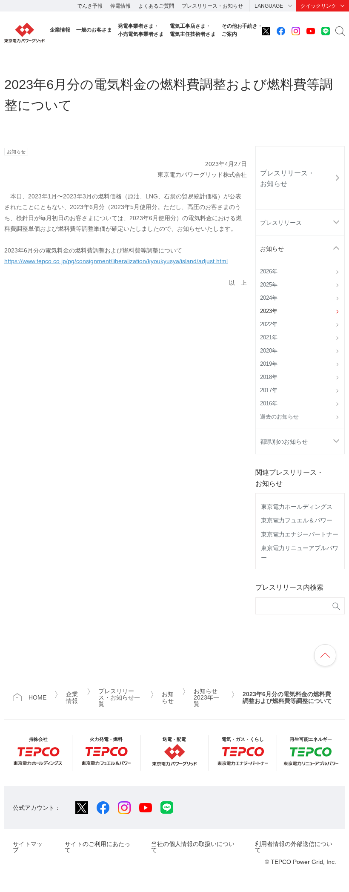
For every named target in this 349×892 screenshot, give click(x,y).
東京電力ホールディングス (296, 506)
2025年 (268, 285)
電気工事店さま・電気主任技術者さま (193, 30)
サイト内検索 (340, 31)
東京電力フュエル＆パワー (296, 520)
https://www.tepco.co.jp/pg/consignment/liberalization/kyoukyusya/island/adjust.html (116, 261)
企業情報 (60, 30)
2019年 (268, 364)
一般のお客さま (94, 30)
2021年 (268, 338)
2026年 (268, 272)
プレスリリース (281, 222)
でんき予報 (90, 6)
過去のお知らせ (279, 417)
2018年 (268, 377)
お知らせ (272, 248)
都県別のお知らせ (284, 441)
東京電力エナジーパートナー (299, 534)
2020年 (268, 351)
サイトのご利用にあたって (97, 846)
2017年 (268, 390)
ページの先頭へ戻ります (325, 655)
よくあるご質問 (156, 6)
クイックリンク (318, 6)
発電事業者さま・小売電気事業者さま (141, 30)
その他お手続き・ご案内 (242, 30)
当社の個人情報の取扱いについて (193, 846)
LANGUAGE (269, 6)
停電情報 (120, 6)
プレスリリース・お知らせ (212, 6)
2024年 (268, 298)
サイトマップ (28, 846)
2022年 (268, 324)
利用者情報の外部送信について (293, 846)
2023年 (268, 311)
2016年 (268, 404)
